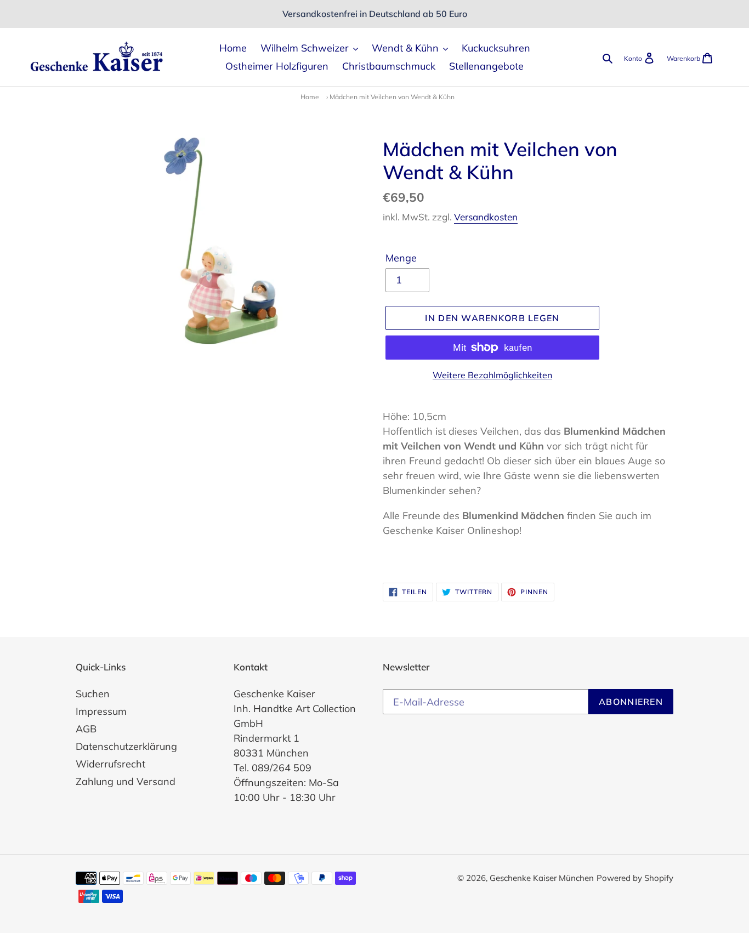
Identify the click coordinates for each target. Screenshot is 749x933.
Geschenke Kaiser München (542, 878)
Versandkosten (486, 217)
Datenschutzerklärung (126, 746)
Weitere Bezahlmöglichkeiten (492, 374)
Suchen (93, 693)
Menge (401, 258)
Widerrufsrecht (110, 764)
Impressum (101, 711)
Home (309, 97)
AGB (86, 728)
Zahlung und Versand (125, 781)
